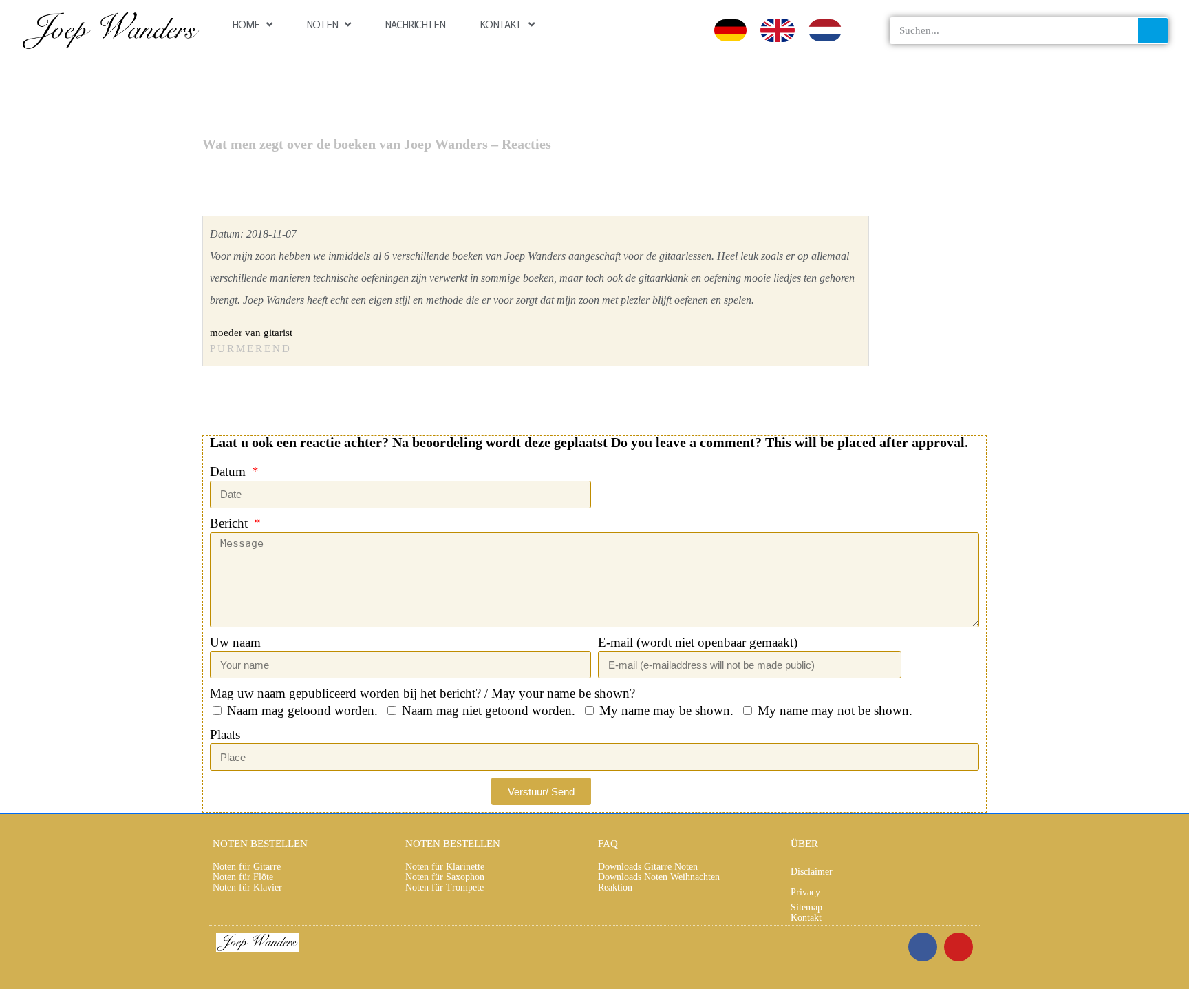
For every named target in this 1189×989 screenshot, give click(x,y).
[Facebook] (922, 947)
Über (804, 843)
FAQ (608, 843)
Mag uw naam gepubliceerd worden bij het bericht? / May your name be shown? (422, 693)
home (245, 25)
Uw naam (235, 642)
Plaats (225, 734)
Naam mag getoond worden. (302, 710)
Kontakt (501, 25)
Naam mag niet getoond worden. (488, 710)
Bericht (230, 523)
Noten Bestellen (260, 843)
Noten (322, 25)
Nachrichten (415, 25)
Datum (229, 471)
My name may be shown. (666, 710)
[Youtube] (958, 947)
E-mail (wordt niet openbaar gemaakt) (697, 642)
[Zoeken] (1153, 30)
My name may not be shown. (835, 710)
